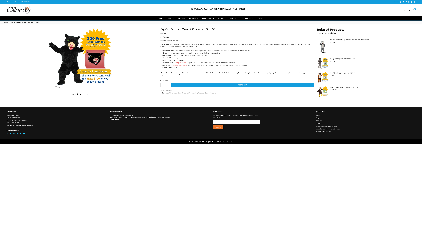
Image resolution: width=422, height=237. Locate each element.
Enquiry (165, 80)
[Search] (405, 10)
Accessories (207, 18)
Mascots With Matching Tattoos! (193, 93)
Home (160, 18)
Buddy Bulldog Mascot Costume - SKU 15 (343, 59)
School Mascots (210, 93)
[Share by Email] (87, 94)
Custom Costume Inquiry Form (326, 126)
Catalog (193, 18)
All (170, 93)
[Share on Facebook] (78, 94)
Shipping (163, 40)
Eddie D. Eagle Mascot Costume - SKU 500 (344, 87)
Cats (179, 93)
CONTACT (233, 18)
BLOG (261, 18)
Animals (174, 93)
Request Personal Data (323, 132)
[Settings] (409, 10)
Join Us (221, 18)
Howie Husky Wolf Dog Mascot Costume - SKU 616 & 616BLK (350, 40)
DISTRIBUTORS (248, 18)
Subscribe (218, 127)
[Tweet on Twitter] (80, 94)
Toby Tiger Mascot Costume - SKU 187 (342, 73)
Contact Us (319, 123)
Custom (181, 18)
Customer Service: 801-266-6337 (19, 2)
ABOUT (170, 18)
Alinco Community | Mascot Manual (328, 129)
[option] (80, 59)
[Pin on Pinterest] (84, 94)
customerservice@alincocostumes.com (20, 126)
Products (319, 121)
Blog (317, 118)
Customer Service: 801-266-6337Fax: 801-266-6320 (17, 121)
